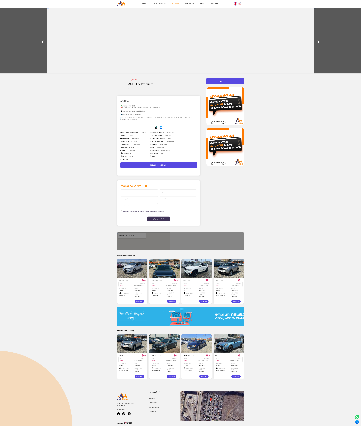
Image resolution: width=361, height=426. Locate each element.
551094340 (138, 114)
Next (318, 42)
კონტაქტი (214, 4)
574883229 (141, 111)
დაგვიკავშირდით (226, 81)
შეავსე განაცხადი (160, 4)
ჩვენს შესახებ (190, 4)
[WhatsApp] (357, 418)
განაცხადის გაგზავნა (158, 219)
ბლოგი (202, 4)
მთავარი (145, 4)
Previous (42, 42)
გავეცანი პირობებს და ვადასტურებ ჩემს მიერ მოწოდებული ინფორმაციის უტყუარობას (143, 211)
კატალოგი (175, 4)
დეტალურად (139, 301)
